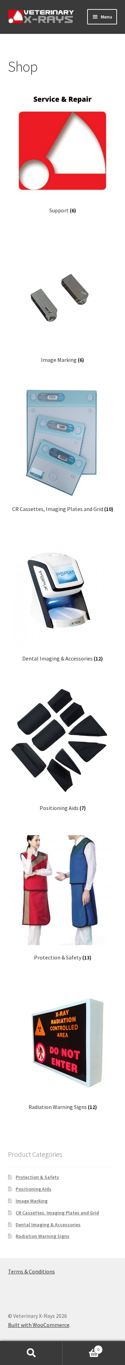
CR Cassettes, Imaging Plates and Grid (57, 1213)
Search (31, 1353)
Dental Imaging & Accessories (48, 1224)
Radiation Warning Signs (42, 1236)
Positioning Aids (33, 1189)
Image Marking (32, 1201)
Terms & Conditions (31, 1271)
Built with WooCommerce (38, 1324)
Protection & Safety (37, 1177)
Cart (80, 1347)
